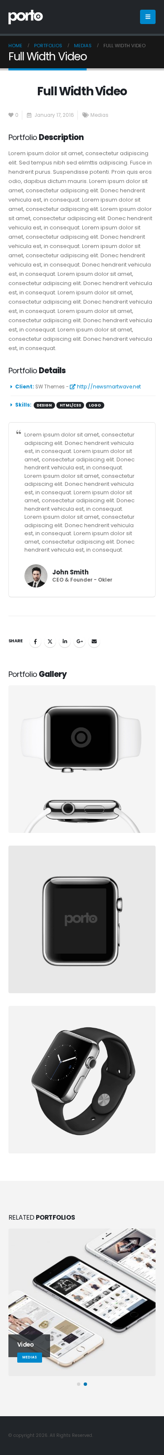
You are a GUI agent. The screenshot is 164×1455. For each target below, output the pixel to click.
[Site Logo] (25, 16)
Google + (79, 641)
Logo (95, 405)
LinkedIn (65, 641)
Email (94, 641)
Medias (99, 115)
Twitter (50, 641)
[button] (148, 17)
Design (44, 405)
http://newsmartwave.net (108, 386)
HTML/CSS (70, 405)
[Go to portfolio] (83, 759)
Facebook (35, 641)
